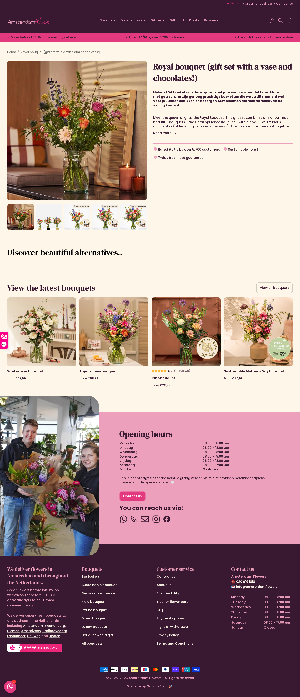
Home (11, 52)
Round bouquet (95, 610)
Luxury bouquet (94, 626)
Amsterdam (33, 625)
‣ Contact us (283, 4)
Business (211, 20)
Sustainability (168, 593)
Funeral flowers (133, 20)
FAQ (160, 610)
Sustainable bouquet (99, 585)
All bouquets (92, 643)
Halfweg (34, 636)
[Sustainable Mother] (258, 342)
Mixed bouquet (94, 618)
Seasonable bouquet (99, 593)
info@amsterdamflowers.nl (258, 586)
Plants (194, 20)
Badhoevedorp (54, 630)
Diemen (13, 630)
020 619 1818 (245, 581)
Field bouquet (93, 601)
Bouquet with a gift (97, 635)
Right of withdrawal (173, 626)
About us (164, 585)
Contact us (132, 496)
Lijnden (54, 636)
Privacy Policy (168, 635)
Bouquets (108, 20)
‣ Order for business (258, 4)
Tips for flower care (172, 601)
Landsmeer (16, 636)
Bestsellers (91, 576)
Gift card (176, 20)
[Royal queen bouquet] (113, 342)
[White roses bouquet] (41, 342)
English (230, 3)
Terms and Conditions (175, 643)
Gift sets (157, 20)
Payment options (171, 618)
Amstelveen (31, 630)
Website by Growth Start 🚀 (150, 686)
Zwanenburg (54, 625)
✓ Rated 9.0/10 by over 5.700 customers (155, 37)
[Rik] (186, 342)
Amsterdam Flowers (145, 678)
